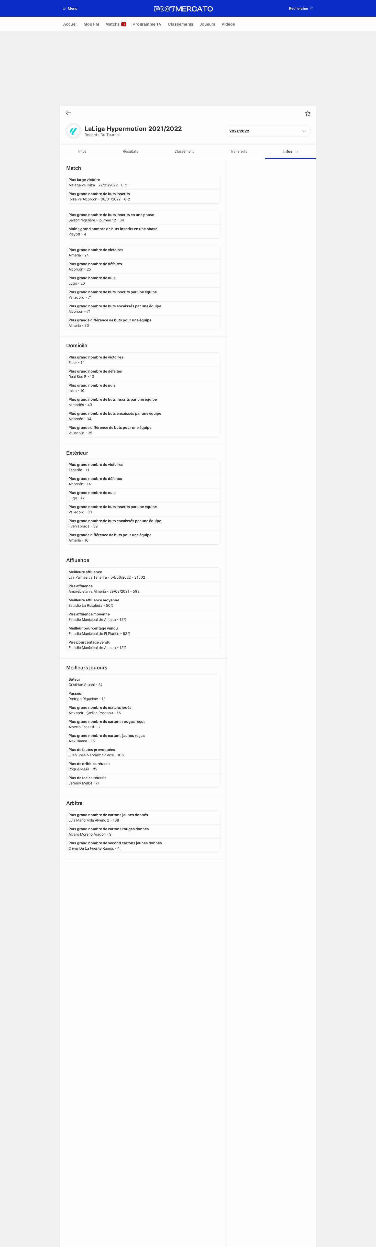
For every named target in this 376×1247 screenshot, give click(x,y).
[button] (70, 8)
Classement (184, 151)
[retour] (68, 113)
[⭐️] (308, 113)
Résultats (130, 151)
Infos (82, 151)
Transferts (238, 151)
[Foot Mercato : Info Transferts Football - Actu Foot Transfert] (183, 8)
